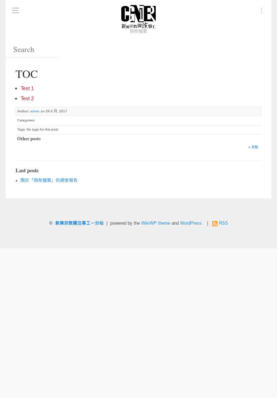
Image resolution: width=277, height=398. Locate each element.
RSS (223, 223)
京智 (254, 147)
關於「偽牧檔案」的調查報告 (49, 180)
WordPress (191, 223)
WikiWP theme (155, 223)
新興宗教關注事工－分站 (79, 223)
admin (35, 111)
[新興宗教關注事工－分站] (138, 17)
